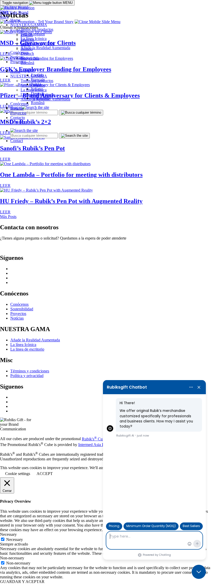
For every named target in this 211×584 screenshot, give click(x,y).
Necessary (14, 539)
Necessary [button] (8, 534)
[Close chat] (199, 572)
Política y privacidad (26, 375)
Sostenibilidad (21, 309)
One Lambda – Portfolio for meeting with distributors (71, 174)
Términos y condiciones (29, 371)
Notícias (17, 108)
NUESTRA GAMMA (28, 76)
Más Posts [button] (8, 216)
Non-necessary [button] (12, 558)
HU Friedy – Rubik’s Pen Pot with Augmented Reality (71, 201)
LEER (5, 159)
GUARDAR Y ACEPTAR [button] (22, 581)
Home (15, 71)
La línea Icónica (34, 90)
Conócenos (19, 104)
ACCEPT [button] (45, 473)
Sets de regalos (33, 85)
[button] (97, 21)
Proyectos (18, 113)
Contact (16, 140)
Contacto (17, 122)
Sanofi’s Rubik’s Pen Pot (32, 148)
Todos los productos (37, 80)
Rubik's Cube (94, 439)
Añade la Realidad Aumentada (45, 99)
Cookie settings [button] (17, 473)
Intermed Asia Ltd (93, 444)
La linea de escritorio (38, 94)
